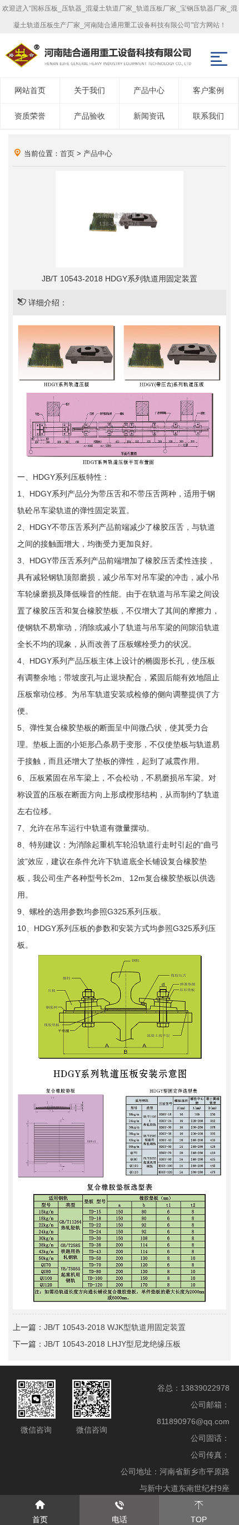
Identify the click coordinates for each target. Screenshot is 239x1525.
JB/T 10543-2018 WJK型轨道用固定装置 (115, 1327)
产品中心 (97, 153)
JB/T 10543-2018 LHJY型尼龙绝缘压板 (112, 1343)
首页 (67, 153)
